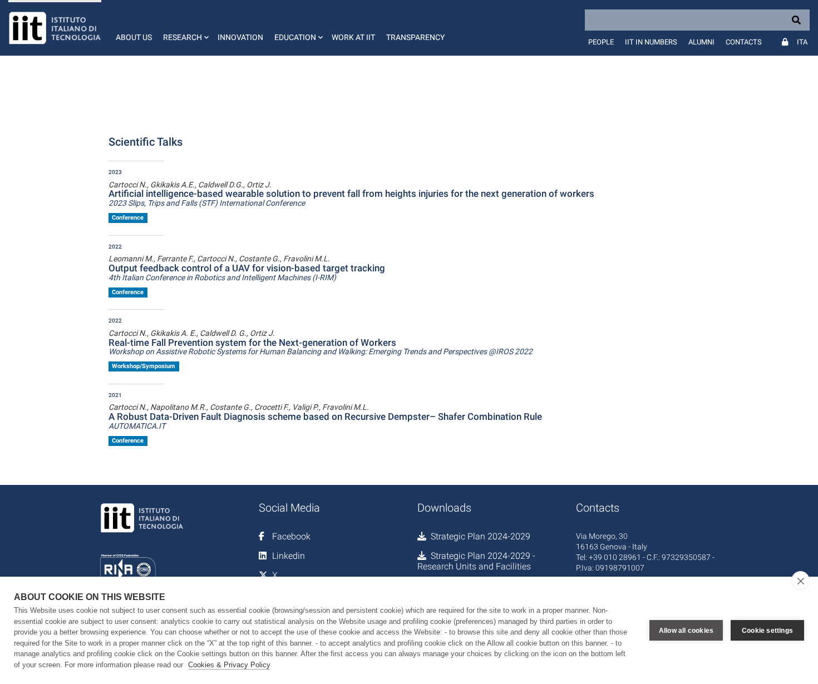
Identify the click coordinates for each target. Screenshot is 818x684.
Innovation (240, 37)
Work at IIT (353, 37)
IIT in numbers (651, 42)
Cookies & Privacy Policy (229, 665)
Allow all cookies (686, 631)
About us (134, 37)
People (601, 42)
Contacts (744, 42)
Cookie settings (767, 631)
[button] (184, 28)
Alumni (701, 42)
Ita (802, 42)
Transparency (415, 37)
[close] (800, 580)
